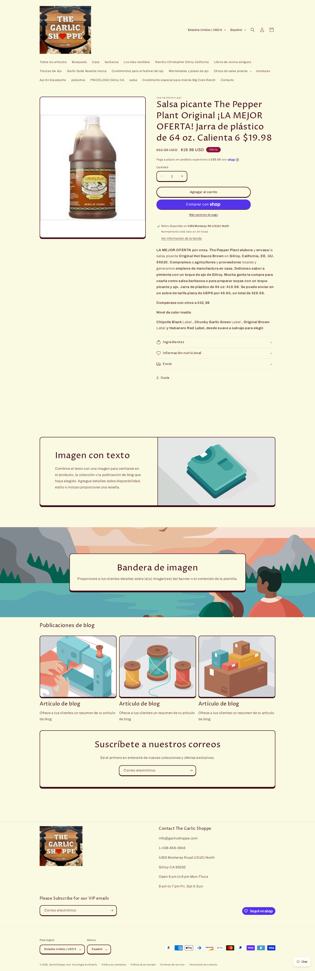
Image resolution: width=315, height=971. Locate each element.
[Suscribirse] (191, 770)
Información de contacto (203, 964)
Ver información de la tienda (181, 238)
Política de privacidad (143, 964)
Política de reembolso (114, 964)
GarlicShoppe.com (60, 964)
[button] (232, 71)
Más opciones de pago (203, 214)
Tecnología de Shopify (84, 964)
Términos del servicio (172, 964)
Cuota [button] (165, 377)
